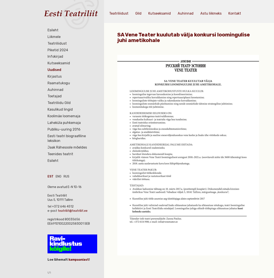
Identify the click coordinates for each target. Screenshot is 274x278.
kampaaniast (78, 259)
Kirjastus (55, 76)
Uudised (54, 70)
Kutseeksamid (59, 63)
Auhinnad (55, 90)
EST (51, 176)
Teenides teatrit (60, 154)
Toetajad (55, 96)
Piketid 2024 (58, 50)
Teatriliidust (57, 43)
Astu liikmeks (211, 13)
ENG (58, 176)
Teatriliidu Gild (59, 103)
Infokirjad (55, 56)
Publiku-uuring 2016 (64, 129)
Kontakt (234, 13)
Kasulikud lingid (60, 109)
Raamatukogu (59, 83)
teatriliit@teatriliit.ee (73, 211)
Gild (138, 13)
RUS (66, 176)
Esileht (53, 30)
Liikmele (54, 37)
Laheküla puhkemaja (64, 123)
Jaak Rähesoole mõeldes (67, 147)
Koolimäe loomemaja (64, 116)
